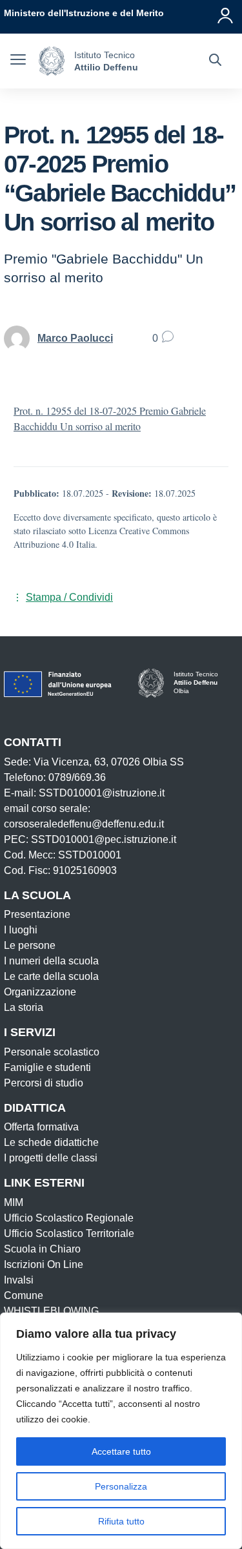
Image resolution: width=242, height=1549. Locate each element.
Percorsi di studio (43, 1082)
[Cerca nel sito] (215, 61)
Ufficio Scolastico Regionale (69, 1217)
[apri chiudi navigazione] (18, 61)
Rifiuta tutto (121, 1521)
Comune (23, 1295)
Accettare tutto (121, 1451)
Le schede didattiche (51, 1142)
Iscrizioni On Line (43, 1264)
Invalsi (19, 1279)
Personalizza (121, 1486)
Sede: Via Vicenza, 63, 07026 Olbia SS (94, 761)
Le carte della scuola (51, 976)
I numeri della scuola (51, 960)
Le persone (29, 945)
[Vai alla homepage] (52, 61)
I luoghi (20, 929)
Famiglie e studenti (47, 1067)
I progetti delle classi (50, 1157)
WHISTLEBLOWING (51, 1310)
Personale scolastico (51, 1051)
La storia (23, 1007)
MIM (13, 1202)
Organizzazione (40, 991)
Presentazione (37, 914)
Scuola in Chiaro (42, 1248)
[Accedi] (226, 13)
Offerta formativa (41, 1126)
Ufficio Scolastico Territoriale (69, 1233)
